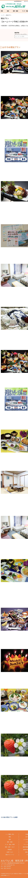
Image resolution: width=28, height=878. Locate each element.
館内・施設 (9, 842)
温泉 (10, 839)
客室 (10, 836)
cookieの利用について (5, 875)
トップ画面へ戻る (10, 834)
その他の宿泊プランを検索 (9, 817)
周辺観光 (10, 849)
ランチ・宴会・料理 (10, 844)
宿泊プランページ (10, 854)
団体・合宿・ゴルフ (10, 847)
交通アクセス (10, 852)
